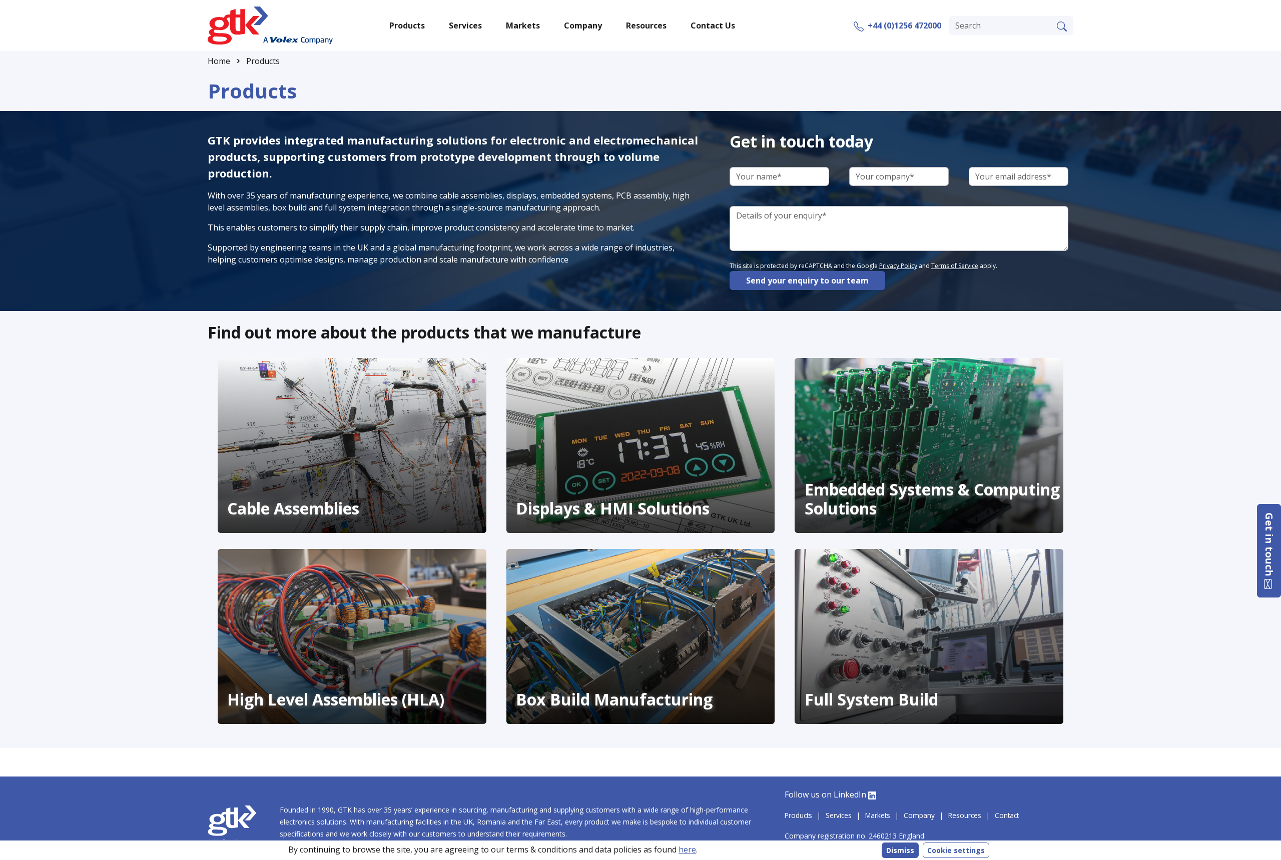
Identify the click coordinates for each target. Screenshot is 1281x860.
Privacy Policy (898, 266)
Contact (1007, 815)
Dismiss (900, 850)
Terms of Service (954, 266)
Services (839, 815)
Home (219, 61)
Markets (877, 815)
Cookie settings (956, 850)
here (687, 849)
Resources (964, 815)
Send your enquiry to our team (807, 280)
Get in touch (1269, 545)
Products (263, 61)
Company (919, 815)
